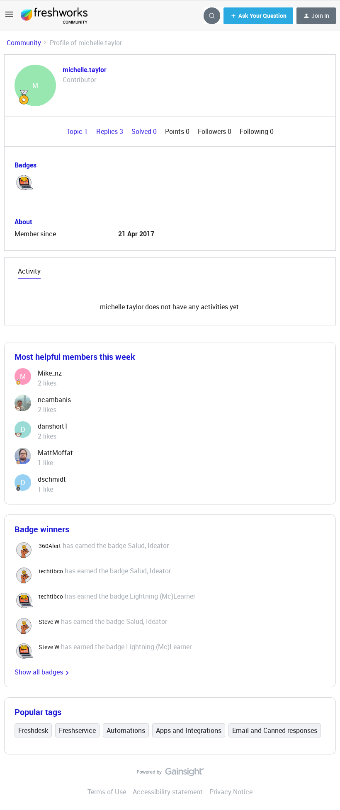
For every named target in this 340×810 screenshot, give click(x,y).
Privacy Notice (231, 791)
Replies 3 (110, 131)
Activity (29, 271)
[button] (9, 16)
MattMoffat (55, 452)
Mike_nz (50, 373)
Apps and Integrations (188, 730)
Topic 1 (78, 131)
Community (24, 42)
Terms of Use (106, 791)
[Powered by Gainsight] (170, 774)
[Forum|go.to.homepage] (54, 15)
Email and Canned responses (274, 730)
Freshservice (77, 730)
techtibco (51, 571)
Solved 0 (144, 131)
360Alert (50, 546)
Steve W (49, 622)
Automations (126, 730)
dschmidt (52, 479)
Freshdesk (33, 730)
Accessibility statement (168, 791)
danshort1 (53, 426)
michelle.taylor (85, 69)
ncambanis (54, 399)
